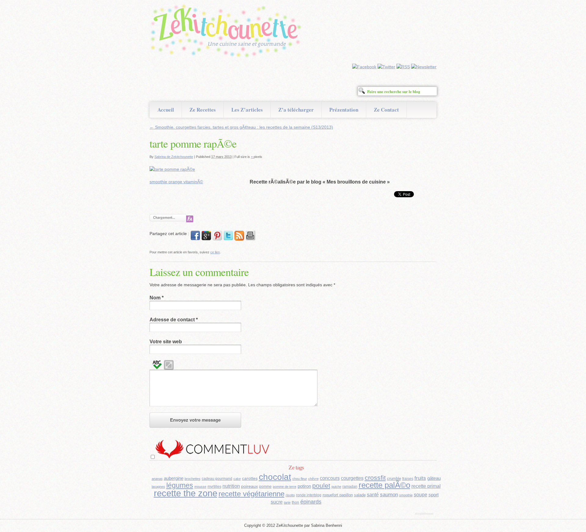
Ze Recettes (203, 109)
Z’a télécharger (296, 109)
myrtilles (214, 486)
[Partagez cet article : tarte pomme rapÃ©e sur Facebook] (195, 239)
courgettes (352, 478)
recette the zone (185, 493)
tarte (287, 502)
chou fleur (299, 478)
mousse (200, 486)
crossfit (375, 477)
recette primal (426, 486)
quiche (336, 486)
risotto (290, 495)
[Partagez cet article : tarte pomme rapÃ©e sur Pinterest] (217, 239)
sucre (277, 502)
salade (360, 495)
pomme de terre (284, 486)
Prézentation (343, 109)
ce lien (215, 252)
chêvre (313, 478)
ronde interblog (308, 495)
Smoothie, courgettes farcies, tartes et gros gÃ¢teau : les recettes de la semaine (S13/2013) (241, 127)
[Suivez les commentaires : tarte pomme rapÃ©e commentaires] (239, 239)
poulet (321, 485)
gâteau (434, 478)
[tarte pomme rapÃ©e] (172, 169)
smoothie (406, 495)
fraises (407, 479)
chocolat (275, 477)
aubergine (173, 478)
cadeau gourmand (217, 479)
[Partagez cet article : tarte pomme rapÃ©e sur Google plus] (206, 239)
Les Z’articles (247, 109)
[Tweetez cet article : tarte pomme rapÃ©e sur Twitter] (228, 239)
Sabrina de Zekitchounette (173, 157)
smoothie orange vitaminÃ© (176, 181)
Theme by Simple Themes (425, 514)
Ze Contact (386, 109)
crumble (394, 478)
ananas (157, 478)
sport (434, 494)
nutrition (231, 486)
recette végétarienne (251, 494)
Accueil (165, 109)
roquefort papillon (338, 495)
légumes (179, 485)
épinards (310, 501)
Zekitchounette (227, 31)
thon (295, 502)
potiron (304, 486)
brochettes (193, 478)
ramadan (349, 486)
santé (373, 494)
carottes (250, 478)
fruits (420, 478)
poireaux (249, 486)
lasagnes (158, 486)
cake (237, 478)
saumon (389, 495)
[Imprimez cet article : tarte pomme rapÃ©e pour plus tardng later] (250, 239)
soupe (420, 494)
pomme (265, 486)
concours (330, 478)
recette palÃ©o (384, 485)
